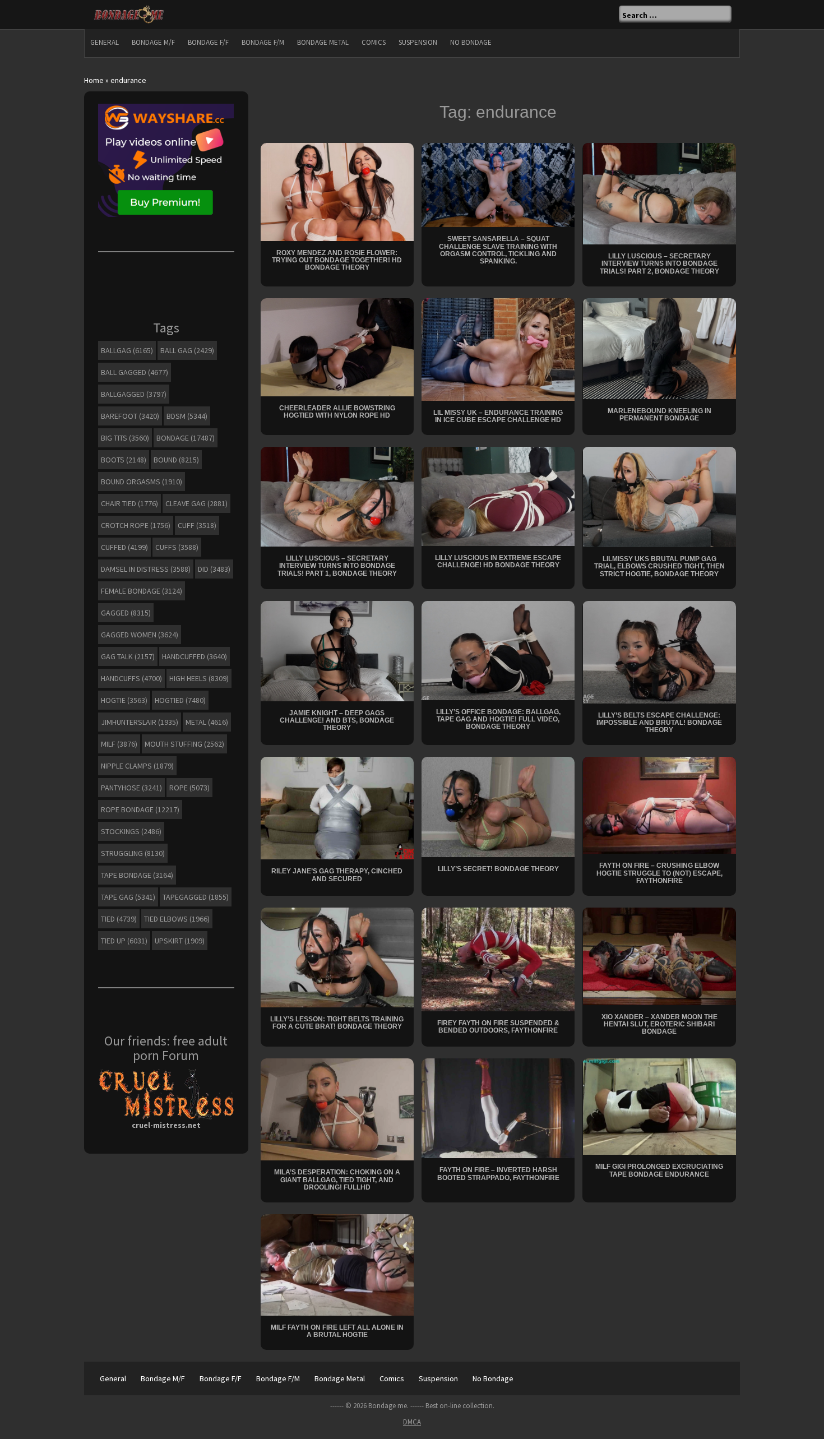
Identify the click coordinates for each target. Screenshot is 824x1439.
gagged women (139, 635)
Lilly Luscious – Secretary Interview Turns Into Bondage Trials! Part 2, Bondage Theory (659, 263)
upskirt (180, 941)
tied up (124, 941)
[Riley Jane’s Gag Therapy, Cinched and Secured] (337, 807)
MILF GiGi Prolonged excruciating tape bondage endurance (659, 1170)
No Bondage (471, 42)
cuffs (176, 547)
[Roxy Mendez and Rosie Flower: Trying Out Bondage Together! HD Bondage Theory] (337, 191)
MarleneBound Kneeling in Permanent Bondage (659, 414)
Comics (374, 42)
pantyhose (131, 788)
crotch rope (135, 525)
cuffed (124, 547)
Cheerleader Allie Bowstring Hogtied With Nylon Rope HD (337, 411)
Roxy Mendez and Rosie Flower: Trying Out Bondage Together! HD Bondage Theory (337, 260)
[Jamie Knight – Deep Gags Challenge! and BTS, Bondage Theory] (337, 650)
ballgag (127, 350)
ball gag (187, 350)
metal (207, 722)
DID (214, 569)
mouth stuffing (184, 744)
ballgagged (133, 394)
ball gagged (134, 372)
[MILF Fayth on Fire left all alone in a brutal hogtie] (337, 1264)
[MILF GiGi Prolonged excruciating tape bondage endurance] (659, 1106)
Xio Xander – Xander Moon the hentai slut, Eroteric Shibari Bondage (659, 1024)
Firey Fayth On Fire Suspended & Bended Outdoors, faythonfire (498, 1026)
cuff (197, 525)
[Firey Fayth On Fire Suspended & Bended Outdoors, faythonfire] (498, 959)
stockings (131, 831)
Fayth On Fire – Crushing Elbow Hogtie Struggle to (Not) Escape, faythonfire (659, 873)
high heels (199, 678)
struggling (133, 853)
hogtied (180, 700)
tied (119, 919)
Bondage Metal (323, 42)
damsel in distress (146, 569)
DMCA (412, 1422)
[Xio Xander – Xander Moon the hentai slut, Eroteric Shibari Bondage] (659, 955)
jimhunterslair (139, 722)
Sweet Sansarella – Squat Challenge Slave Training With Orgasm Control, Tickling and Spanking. (498, 250)
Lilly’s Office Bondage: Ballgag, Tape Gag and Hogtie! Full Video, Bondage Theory (498, 719)
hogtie (124, 700)
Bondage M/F (153, 42)
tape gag (128, 897)
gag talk (128, 656)
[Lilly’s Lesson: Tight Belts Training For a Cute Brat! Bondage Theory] (337, 956)
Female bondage (141, 591)
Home (94, 80)
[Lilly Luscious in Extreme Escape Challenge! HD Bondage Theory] (498, 496)
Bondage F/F (208, 42)
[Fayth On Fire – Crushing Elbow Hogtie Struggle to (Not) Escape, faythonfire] (659, 804)
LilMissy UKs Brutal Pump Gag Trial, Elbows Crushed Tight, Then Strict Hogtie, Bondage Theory (659, 566)
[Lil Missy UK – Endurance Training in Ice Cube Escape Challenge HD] (498, 349)
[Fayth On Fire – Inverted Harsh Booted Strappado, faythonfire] (498, 1108)
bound (176, 460)
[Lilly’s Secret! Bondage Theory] (498, 806)
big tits (125, 438)
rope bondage (140, 809)
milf (119, 744)
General (104, 42)
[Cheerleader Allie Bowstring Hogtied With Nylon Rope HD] (337, 346)
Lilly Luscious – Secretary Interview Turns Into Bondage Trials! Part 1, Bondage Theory (337, 565)
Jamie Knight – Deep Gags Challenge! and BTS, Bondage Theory (337, 720)
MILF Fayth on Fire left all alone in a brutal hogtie (337, 1331)
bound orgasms (141, 481)
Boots (123, 460)
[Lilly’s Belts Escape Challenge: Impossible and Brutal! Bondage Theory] (659, 651)
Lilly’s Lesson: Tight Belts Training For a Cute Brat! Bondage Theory (337, 1022)
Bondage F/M (263, 42)
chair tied (129, 503)
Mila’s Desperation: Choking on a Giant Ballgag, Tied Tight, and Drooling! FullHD (337, 1179)
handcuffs (131, 678)
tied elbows (177, 919)
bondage (185, 438)
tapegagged (196, 897)
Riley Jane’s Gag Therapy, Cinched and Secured (336, 874)
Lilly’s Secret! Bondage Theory (498, 869)
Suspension (418, 42)
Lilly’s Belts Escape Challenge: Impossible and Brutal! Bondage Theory (659, 722)
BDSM (186, 416)
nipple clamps (137, 766)
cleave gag (196, 503)
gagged (126, 613)
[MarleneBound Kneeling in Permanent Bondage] (659, 348)
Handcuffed (194, 656)
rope (189, 788)
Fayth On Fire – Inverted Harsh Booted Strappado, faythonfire (498, 1173)
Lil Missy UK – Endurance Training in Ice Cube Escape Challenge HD (498, 416)
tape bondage (137, 875)
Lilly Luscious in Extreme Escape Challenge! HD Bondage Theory (498, 561)
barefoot (130, 416)
